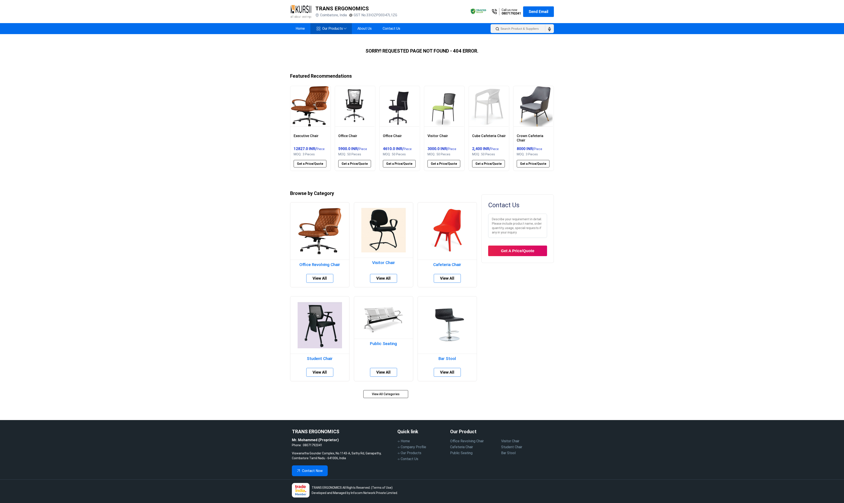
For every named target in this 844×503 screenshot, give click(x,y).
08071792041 (511, 13)
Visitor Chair (510, 441)
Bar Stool (508, 453)
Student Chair (511, 447)
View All (320, 278)
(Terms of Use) (382, 487)
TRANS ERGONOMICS (342, 9)
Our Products (334, 28)
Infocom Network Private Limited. (374, 493)
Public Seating (461, 453)
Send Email (538, 11)
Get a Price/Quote (310, 163)
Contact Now (312, 471)
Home (300, 28)
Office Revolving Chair (467, 441)
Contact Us (391, 28)
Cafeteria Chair (461, 447)
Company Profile (413, 447)
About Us (364, 28)
